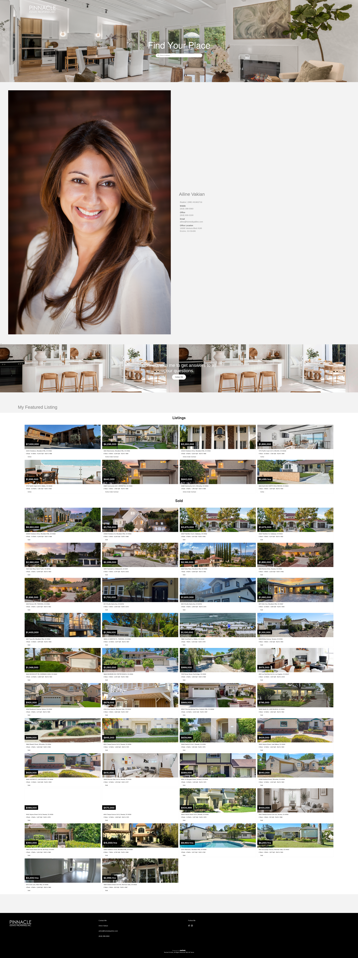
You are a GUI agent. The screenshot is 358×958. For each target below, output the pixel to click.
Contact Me (179, 377)
